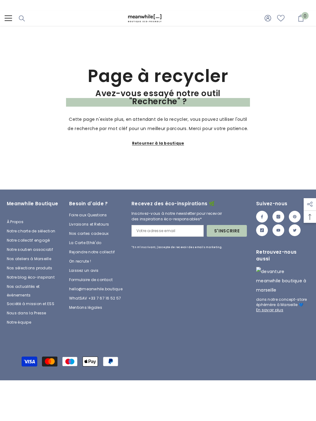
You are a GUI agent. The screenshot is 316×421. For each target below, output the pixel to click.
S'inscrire (227, 231)
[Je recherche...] (22, 18)
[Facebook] (262, 217)
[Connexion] (268, 18)
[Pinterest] (295, 217)
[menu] (8, 18)
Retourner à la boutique (158, 143)
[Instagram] (278, 217)
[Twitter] (295, 230)
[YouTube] (278, 230)
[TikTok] (262, 230)
